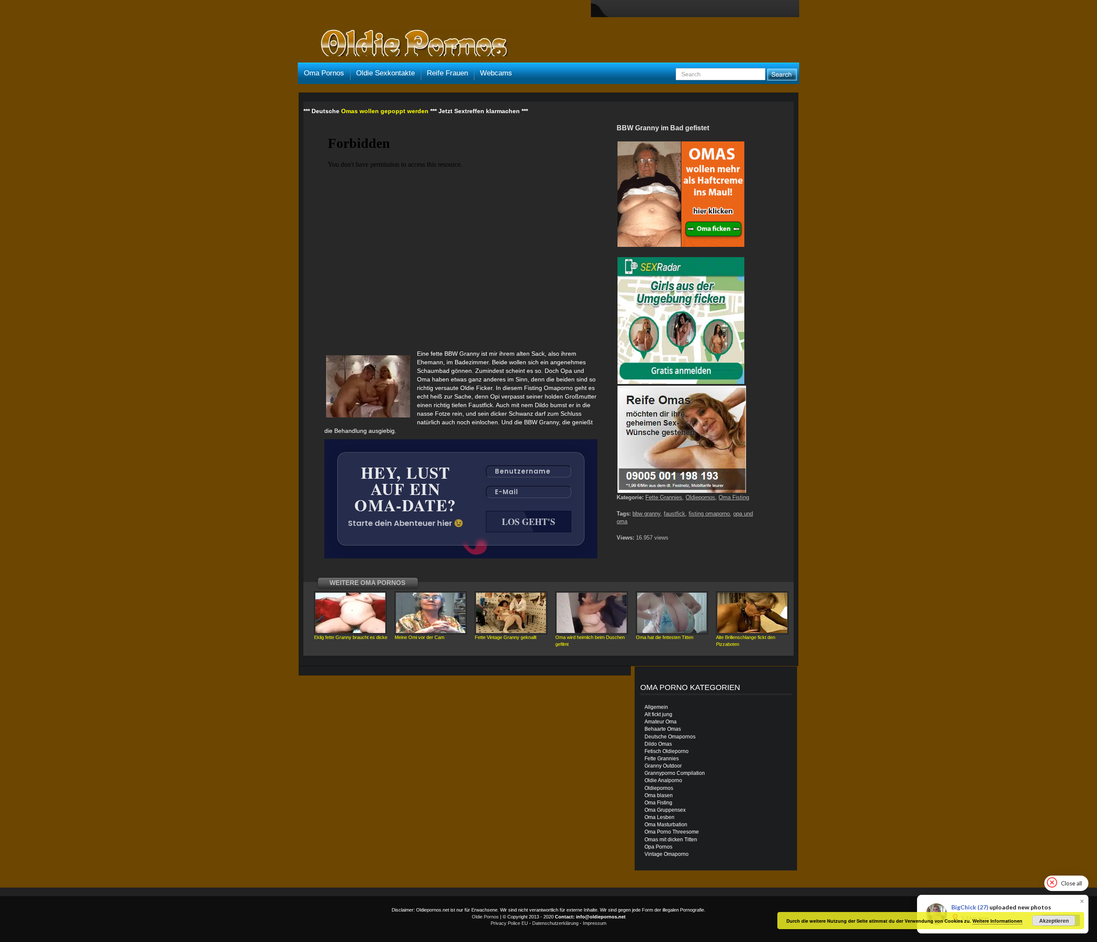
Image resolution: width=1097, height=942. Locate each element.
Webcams (496, 73)
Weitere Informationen (997, 921)
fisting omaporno (709, 513)
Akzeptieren (1054, 920)
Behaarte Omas (662, 729)
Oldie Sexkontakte (385, 73)
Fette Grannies (663, 497)
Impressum (594, 923)
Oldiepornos (700, 497)
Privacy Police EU (509, 923)
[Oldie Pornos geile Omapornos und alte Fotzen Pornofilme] (410, 43)
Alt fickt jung (658, 714)
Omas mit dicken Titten (670, 840)
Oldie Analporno (663, 780)
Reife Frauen (447, 73)
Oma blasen (658, 795)
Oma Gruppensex (665, 810)
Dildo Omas (658, 744)
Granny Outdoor (663, 766)
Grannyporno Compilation (674, 773)
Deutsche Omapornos (669, 737)
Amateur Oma (660, 722)
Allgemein (656, 707)
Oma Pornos (324, 73)
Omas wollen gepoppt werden (385, 111)
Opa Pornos (658, 847)
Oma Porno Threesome (671, 832)
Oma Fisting (734, 497)
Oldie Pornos (485, 916)
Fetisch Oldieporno (666, 751)
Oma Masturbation (665, 825)
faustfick (674, 513)
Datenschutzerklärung (555, 923)
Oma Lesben (659, 817)
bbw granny (646, 513)
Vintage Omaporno (666, 854)
